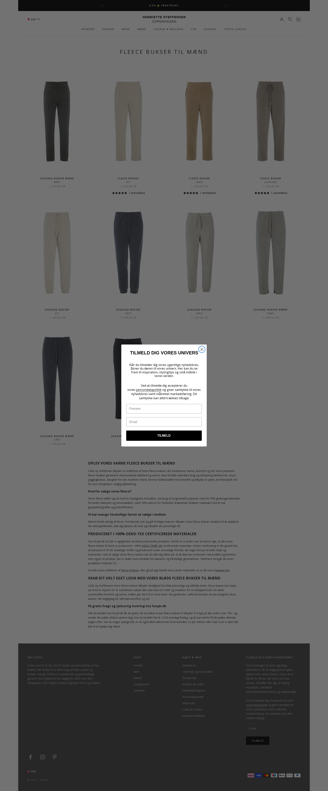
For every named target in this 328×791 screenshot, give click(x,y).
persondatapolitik (149, 390)
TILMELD (164, 435)
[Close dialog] (202, 349)
